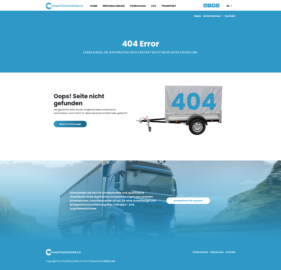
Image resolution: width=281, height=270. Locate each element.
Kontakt (230, 16)
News (197, 16)
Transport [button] (168, 6)
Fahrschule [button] (138, 6)
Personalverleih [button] (114, 6)
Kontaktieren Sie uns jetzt (188, 200)
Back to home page (70, 124)
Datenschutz (201, 252)
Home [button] (93, 6)
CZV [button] (153, 6)
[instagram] (217, 5)
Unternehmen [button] (212, 16)
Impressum (217, 252)
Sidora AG (109, 261)
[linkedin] (205, 5)
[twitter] (213, 5)
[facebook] (209, 5)
